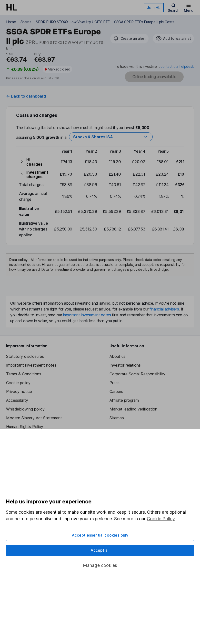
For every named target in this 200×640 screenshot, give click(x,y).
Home (11, 22)
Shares (25, 22)
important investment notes (87, 314)
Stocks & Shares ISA (93, 136)
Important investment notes (31, 365)
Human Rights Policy (24, 426)
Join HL (153, 7)
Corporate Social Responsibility (137, 373)
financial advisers (164, 309)
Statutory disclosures (25, 356)
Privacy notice (19, 391)
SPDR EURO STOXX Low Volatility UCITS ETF (73, 22)
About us (117, 356)
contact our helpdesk (177, 66)
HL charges (34, 162)
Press (115, 382)
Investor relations (125, 365)
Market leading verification (133, 409)
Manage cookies (100, 565)
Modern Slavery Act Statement (34, 417)
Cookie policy (18, 382)
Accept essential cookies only (100, 535)
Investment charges (37, 174)
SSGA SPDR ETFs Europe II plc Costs (144, 22)
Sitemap (117, 417)
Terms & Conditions (23, 373)
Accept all (100, 550)
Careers (116, 391)
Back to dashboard (28, 96)
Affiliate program (124, 400)
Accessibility (17, 400)
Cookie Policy (161, 518)
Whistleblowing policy (25, 409)
